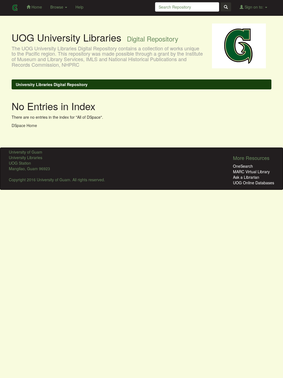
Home (36, 7)
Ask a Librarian (246, 177)
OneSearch (243, 166)
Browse (57, 7)
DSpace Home (24, 125)
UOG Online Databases (253, 182)
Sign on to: (253, 7)
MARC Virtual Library (251, 171)
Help (79, 7)
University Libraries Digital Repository (52, 84)
